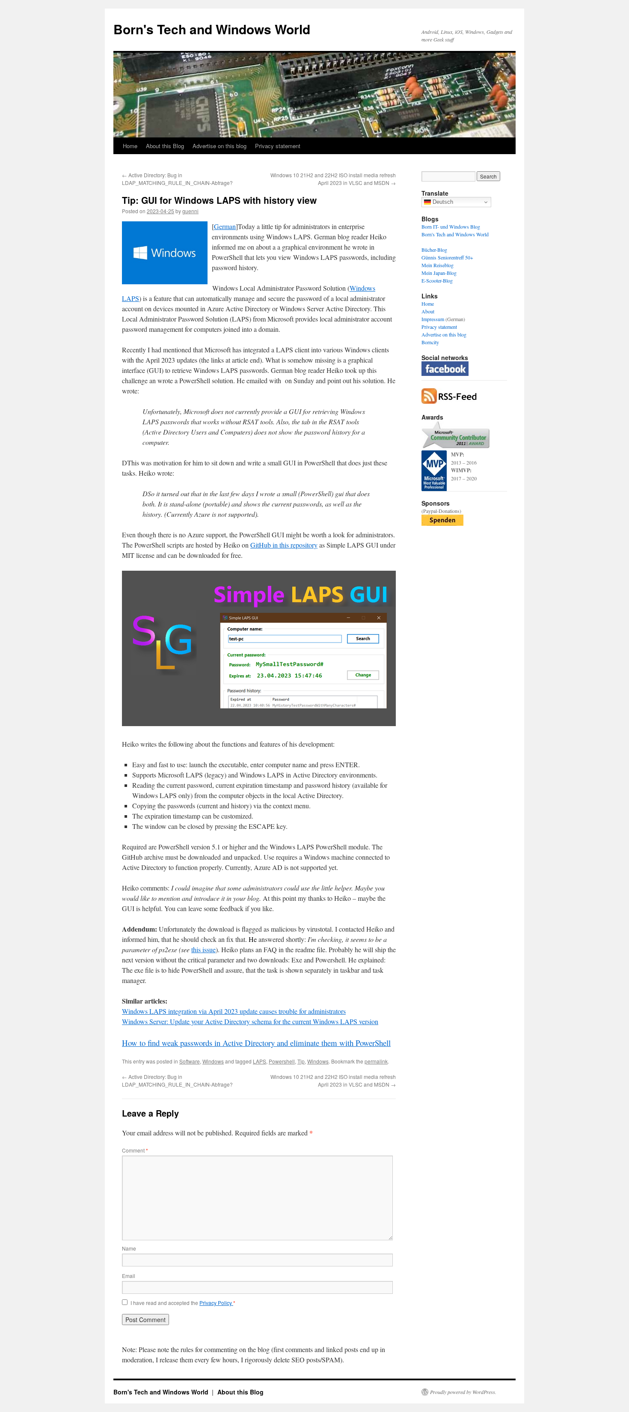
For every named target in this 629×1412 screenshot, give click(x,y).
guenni (190, 210)
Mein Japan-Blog (439, 272)
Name (129, 1248)
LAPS (259, 1061)
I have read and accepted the (183, 1303)
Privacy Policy (216, 1302)
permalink (376, 1061)
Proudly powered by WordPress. (463, 1391)
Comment (135, 1150)
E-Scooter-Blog (437, 280)
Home (130, 146)
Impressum (432, 319)
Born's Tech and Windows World (211, 29)
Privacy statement (277, 146)
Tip (301, 1061)
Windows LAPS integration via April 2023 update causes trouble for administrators (234, 1011)
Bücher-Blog (434, 249)
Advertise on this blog (219, 146)
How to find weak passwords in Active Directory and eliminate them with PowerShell (256, 1042)
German (225, 226)
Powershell (282, 1061)
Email (128, 1275)
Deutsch (442, 202)
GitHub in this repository (283, 544)
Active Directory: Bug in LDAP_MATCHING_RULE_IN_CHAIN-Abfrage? (177, 178)
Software (189, 1061)
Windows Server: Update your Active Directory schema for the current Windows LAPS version (250, 1021)
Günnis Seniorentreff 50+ (447, 257)
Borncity (430, 342)
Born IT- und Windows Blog (450, 226)
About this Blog (165, 146)
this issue (203, 949)
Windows (213, 1061)
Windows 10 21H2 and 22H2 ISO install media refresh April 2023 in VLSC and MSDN (333, 178)
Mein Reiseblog (437, 265)
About (427, 311)
